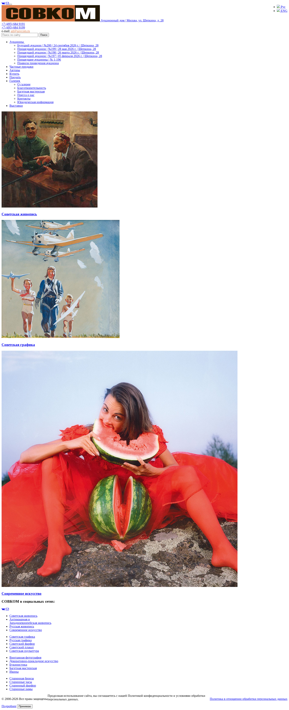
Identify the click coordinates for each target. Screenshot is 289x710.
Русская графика (20, 640)
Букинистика (18, 664)
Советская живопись (23, 615)
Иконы (14, 671)
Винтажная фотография (25, 657)
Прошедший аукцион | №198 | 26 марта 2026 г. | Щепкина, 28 (58, 52)
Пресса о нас (25, 95)
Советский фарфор (22, 643)
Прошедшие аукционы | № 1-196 (39, 59)
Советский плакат (21, 647)
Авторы (14, 70)
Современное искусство (25, 630)
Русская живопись (21, 626)
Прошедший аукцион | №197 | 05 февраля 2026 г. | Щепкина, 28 (59, 56)
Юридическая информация (35, 102)
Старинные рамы (21, 689)
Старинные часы (20, 682)
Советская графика (22, 636)
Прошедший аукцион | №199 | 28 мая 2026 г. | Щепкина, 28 (56, 49)
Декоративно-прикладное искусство (33, 661)
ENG (283, 10)
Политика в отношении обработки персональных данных (248, 699)
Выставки (16, 105)
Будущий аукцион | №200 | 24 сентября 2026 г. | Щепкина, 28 (57, 45)
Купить (14, 73)
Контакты (23, 98)
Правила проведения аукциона (38, 63)
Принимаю (25, 706)
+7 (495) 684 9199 (13, 27)
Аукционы (17, 42)
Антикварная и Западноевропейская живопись (30, 621)
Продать (15, 77)
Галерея (15, 80)
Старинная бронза (21, 678)
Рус (282, 6)
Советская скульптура (24, 651)
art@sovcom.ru (20, 31)
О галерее (23, 84)
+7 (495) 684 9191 (13, 24)
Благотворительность (31, 88)
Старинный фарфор (22, 685)
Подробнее (9, 706)
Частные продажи (21, 66)
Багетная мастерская (31, 91)
